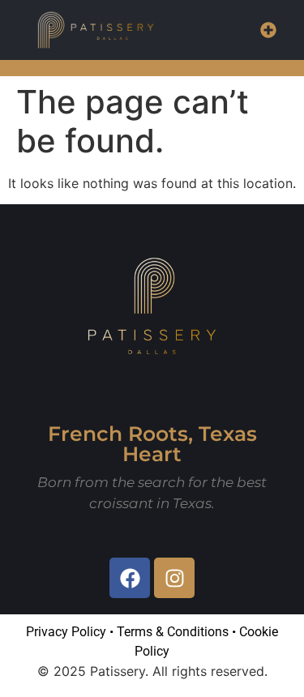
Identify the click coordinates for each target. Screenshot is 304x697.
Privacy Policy (66, 631)
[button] (268, 30)
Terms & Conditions (173, 631)
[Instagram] (174, 578)
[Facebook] (129, 578)
